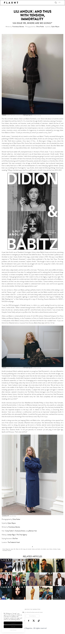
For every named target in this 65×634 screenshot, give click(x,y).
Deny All (13, 626)
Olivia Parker (16, 519)
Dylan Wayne (12, 523)
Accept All (13, 623)
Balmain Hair (33, 531)
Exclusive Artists (20, 531)
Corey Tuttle (9, 531)
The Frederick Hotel (14, 542)
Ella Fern (15, 538)
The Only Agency (22, 535)
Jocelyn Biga (11, 535)
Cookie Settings (13, 630)
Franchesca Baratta (14, 527)
